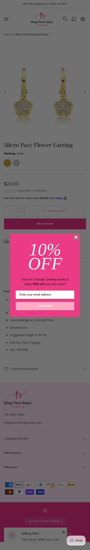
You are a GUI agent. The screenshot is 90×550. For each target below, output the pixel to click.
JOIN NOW (45, 306)
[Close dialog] (76, 237)
